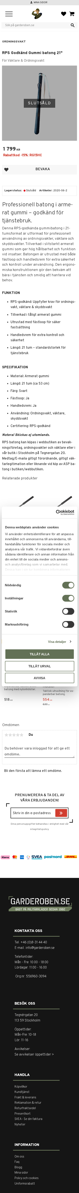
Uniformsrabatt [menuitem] (25, 1184)
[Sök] (72, 25)
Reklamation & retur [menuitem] (28, 1103)
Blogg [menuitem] (18, 1168)
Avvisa (39, 678)
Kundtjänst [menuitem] (22, 1092)
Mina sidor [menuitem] (21, 1173)
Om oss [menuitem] (19, 1157)
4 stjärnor (18, 735)
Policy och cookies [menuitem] (27, 1178)
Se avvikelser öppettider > (34, 1055)
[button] (9, 14)
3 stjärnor (14, 735)
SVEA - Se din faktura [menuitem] (28, 1119)
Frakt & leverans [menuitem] (25, 1098)
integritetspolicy (39, 829)
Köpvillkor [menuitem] (21, 1087)
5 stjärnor (21, 735)
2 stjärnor (10, 735)
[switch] (68, 598)
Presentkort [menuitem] (23, 1114)
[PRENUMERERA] (66, 813)
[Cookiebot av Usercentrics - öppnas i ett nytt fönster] (56, 512)
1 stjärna (6, 735)
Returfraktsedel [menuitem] (25, 1108)
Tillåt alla (40, 654)
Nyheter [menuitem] (20, 1125)
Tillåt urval (39, 666)
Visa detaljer (57, 641)
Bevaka (42, 169)
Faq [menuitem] (17, 1162)
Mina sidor (40, 2)
